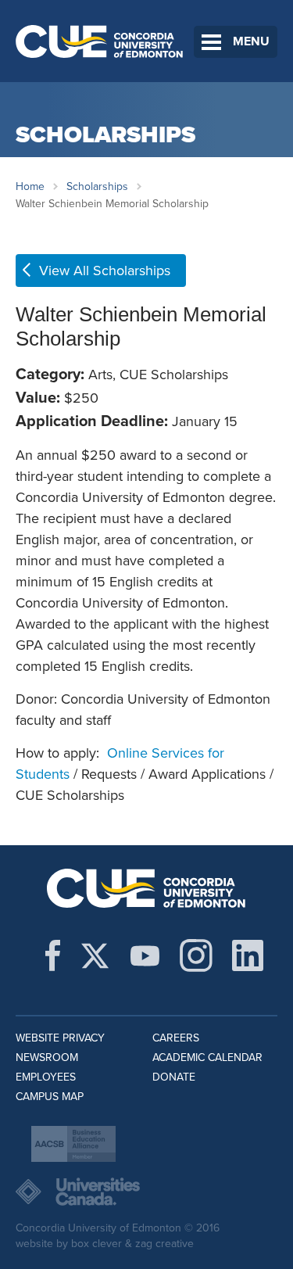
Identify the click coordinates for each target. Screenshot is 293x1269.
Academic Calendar (207, 1057)
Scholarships (97, 186)
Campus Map (50, 1096)
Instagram (196, 955)
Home (30, 186)
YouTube (145, 955)
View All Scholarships (104, 270)
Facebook (52, 955)
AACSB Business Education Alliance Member (73, 1144)
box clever (96, 1243)
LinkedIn (247, 955)
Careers (175, 1038)
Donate (173, 1077)
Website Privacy (60, 1038)
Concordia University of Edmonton (100, 41)
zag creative (164, 1243)
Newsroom (47, 1057)
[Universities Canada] (146, 1192)
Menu (251, 41)
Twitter (95, 955)
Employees (46, 1077)
